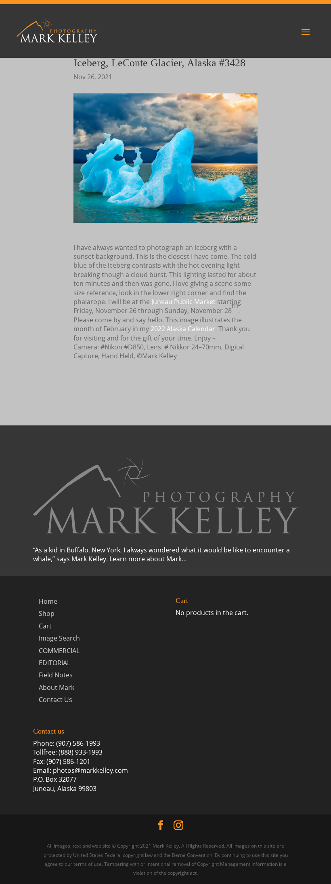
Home (48, 601)
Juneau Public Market (183, 301)
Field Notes (56, 674)
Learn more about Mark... (147, 558)
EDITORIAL (54, 662)
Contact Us (55, 699)
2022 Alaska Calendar (183, 328)
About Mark (56, 687)
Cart (45, 626)
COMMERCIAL (59, 650)
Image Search (59, 638)
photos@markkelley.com (90, 770)
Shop (46, 613)
